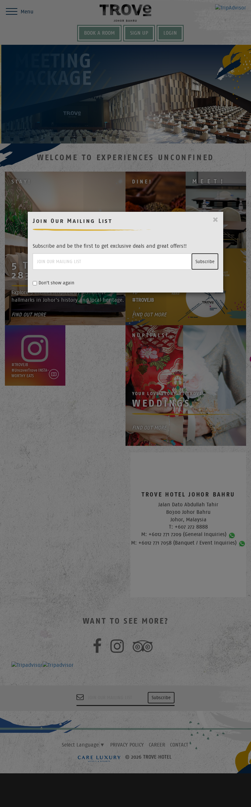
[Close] (215, 219)
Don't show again (56, 282)
